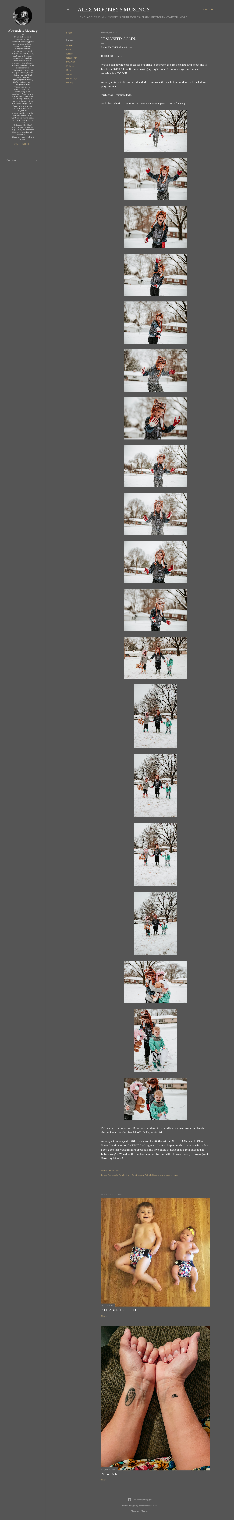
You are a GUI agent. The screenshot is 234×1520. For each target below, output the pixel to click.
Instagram (158, 17)
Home (81, 17)
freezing (70, 62)
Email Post (114, 1170)
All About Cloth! (119, 1309)
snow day (71, 78)
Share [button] (69, 32)
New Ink (109, 1473)
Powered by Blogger (142, 1499)
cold (68, 49)
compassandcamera (148, 1505)
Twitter (172, 17)
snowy (69, 82)
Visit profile (22, 144)
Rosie (69, 70)
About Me (93, 17)
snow (69, 74)
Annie (69, 45)
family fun (71, 57)
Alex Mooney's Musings (113, 9)
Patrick (70, 66)
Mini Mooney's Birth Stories (121, 17)
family (69, 53)
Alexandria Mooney (22, 30)
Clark (145, 17)
